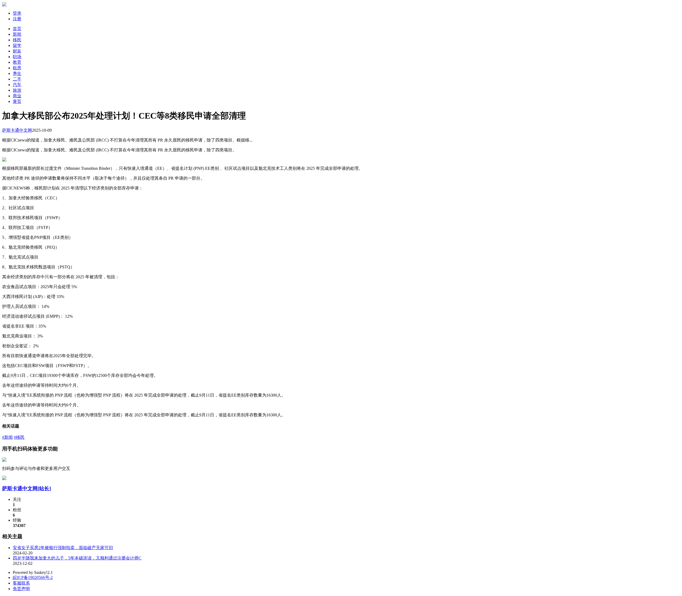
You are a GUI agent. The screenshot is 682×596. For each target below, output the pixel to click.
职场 (17, 56)
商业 (17, 96)
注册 (17, 19)
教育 (17, 62)
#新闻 (7, 437)
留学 (17, 45)
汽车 (17, 84)
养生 (17, 73)
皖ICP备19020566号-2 (33, 577)
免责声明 (21, 588)
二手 (17, 79)
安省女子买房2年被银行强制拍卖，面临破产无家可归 (63, 547)
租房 (17, 68)
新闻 (17, 34)
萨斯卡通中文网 (17, 130)
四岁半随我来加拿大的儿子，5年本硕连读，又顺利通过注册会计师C (77, 558)
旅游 (17, 90)
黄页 (17, 101)
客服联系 (21, 583)
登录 (17, 13)
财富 (17, 51)
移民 (17, 40)
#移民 (19, 437)
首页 (17, 28)
